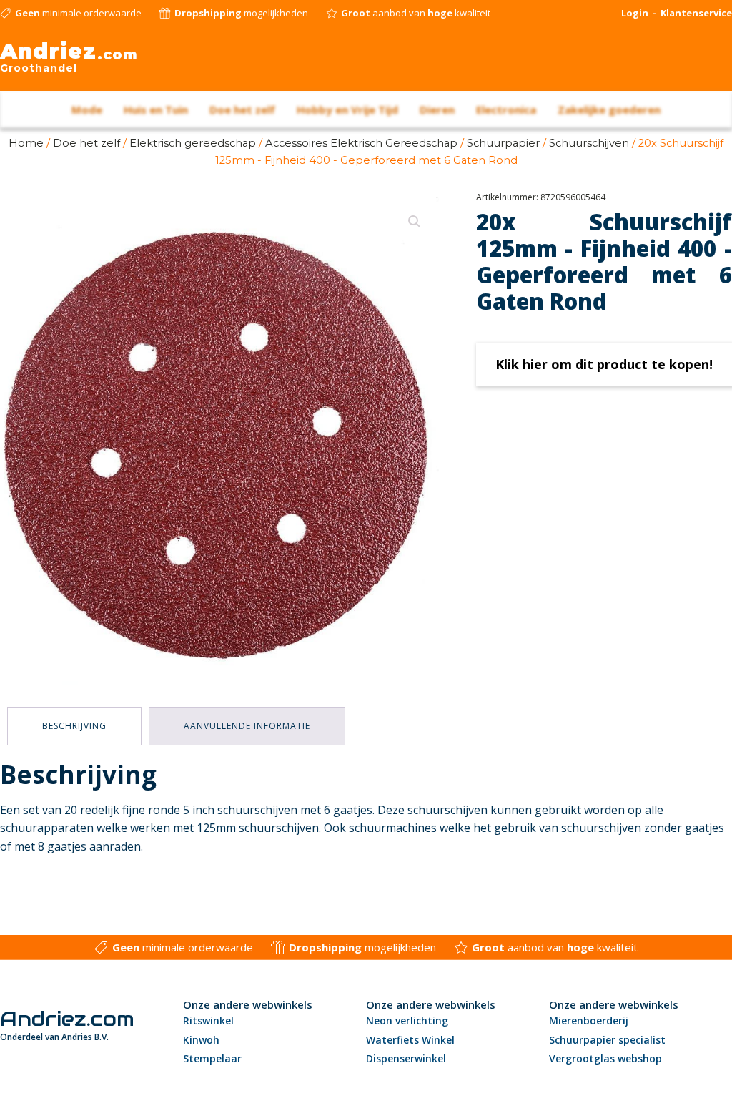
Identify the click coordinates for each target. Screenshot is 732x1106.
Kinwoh (201, 1040)
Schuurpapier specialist (607, 1040)
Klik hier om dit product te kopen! (604, 364)
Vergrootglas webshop (605, 1058)
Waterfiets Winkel (410, 1040)
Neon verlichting (407, 1020)
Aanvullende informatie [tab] (247, 726)
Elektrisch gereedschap (192, 143)
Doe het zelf (86, 143)
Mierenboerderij (588, 1020)
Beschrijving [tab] (74, 726)
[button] (414, 222)
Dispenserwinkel (406, 1058)
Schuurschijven (589, 143)
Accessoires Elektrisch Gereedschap (361, 143)
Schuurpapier (503, 143)
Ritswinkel (208, 1020)
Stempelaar (212, 1058)
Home (26, 143)
